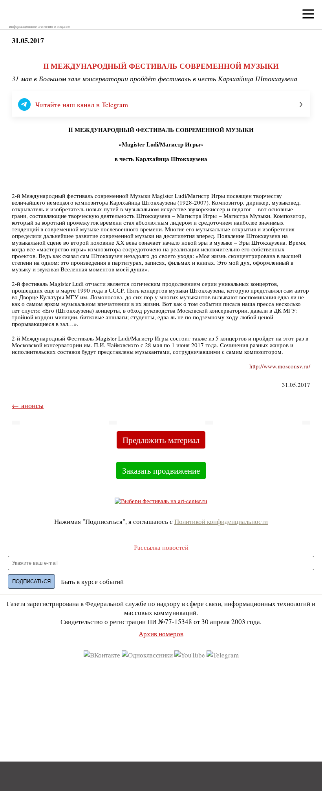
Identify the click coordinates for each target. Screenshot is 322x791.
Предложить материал (161, 439)
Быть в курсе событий (92, 581)
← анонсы (28, 405)
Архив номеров (161, 633)
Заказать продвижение (161, 470)
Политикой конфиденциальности (221, 521)
